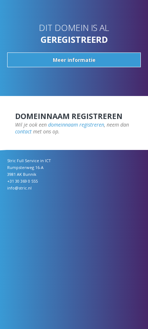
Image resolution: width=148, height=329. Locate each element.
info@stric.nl (19, 188)
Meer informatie (74, 59)
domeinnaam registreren (76, 124)
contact (23, 131)
